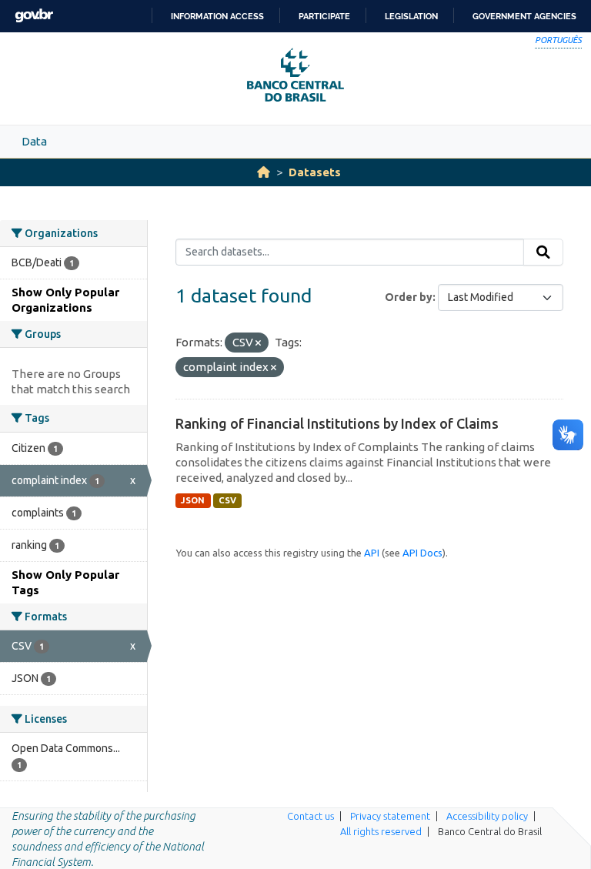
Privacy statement (390, 816)
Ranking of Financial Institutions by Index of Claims (337, 423)
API (371, 552)
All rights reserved (381, 831)
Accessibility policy (487, 816)
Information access (217, 16)
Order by (408, 297)
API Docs (422, 552)
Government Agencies (524, 16)
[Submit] (543, 252)
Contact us (310, 816)
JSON (193, 500)
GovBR (34, 15)
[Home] (263, 172)
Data (34, 141)
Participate (324, 16)
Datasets (315, 172)
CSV (227, 500)
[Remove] (258, 343)
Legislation (411, 16)
